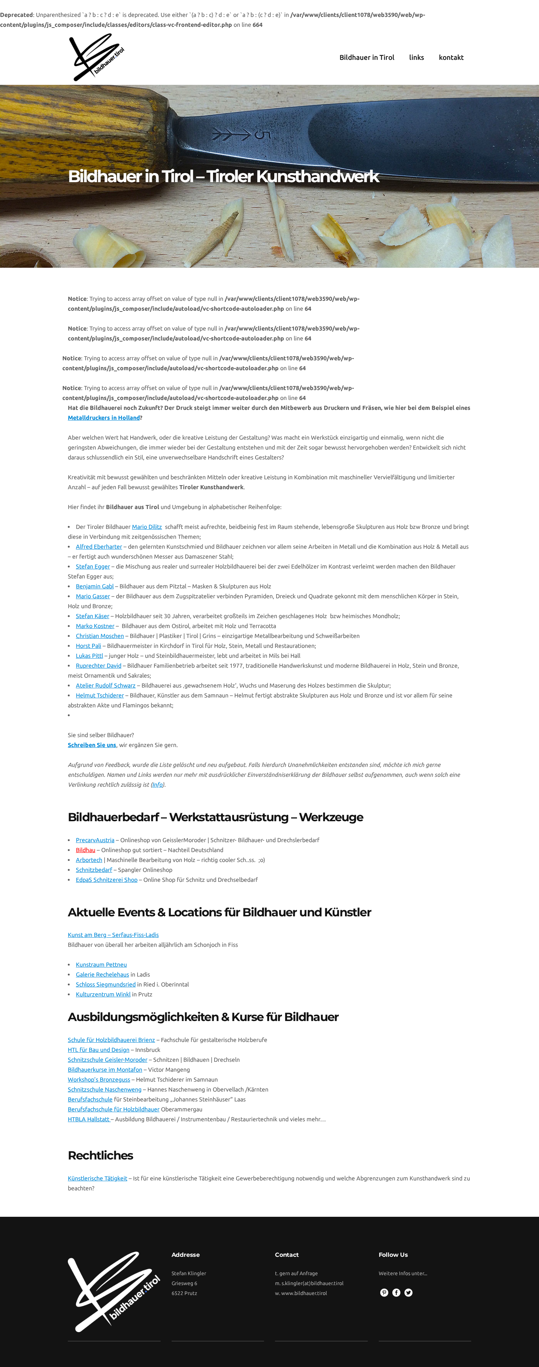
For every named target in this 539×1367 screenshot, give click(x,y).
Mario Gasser (93, 596)
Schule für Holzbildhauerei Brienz (111, 1039)
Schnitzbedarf (94, 869)
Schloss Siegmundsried (106, 984)
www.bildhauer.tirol (304, 1293)
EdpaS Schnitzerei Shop (107, 879)
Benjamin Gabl (95, 586)
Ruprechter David (98, 665)
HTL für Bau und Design (98, 1049)
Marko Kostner (95, 626)
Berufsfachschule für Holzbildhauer (114, 1109)
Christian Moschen (100, 635)
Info (157, 784)
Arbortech (89, 859)
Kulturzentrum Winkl (103, 994)
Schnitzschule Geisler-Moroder (107, 1059)
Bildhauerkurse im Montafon (105, 1069)
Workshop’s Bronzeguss (99, 1079)
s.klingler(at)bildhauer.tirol (313, 1283)
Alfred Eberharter (99, 546)
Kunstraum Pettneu (101, 964)
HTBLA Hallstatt (89, 1119)
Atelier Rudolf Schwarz (106, 685)
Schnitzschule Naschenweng (105, 1089)
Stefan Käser (92, 616)
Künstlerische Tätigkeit (97, 1178)
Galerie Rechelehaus (102, 974)
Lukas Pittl (89, 655)
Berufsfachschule (90, 1099)
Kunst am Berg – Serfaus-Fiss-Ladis (113, 934)
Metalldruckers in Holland (104, 417)
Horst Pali (88, 645)
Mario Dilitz (147, 526)
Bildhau (85, 850)
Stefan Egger (93, 566)
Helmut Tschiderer (100, 695)
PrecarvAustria (95, 840)
